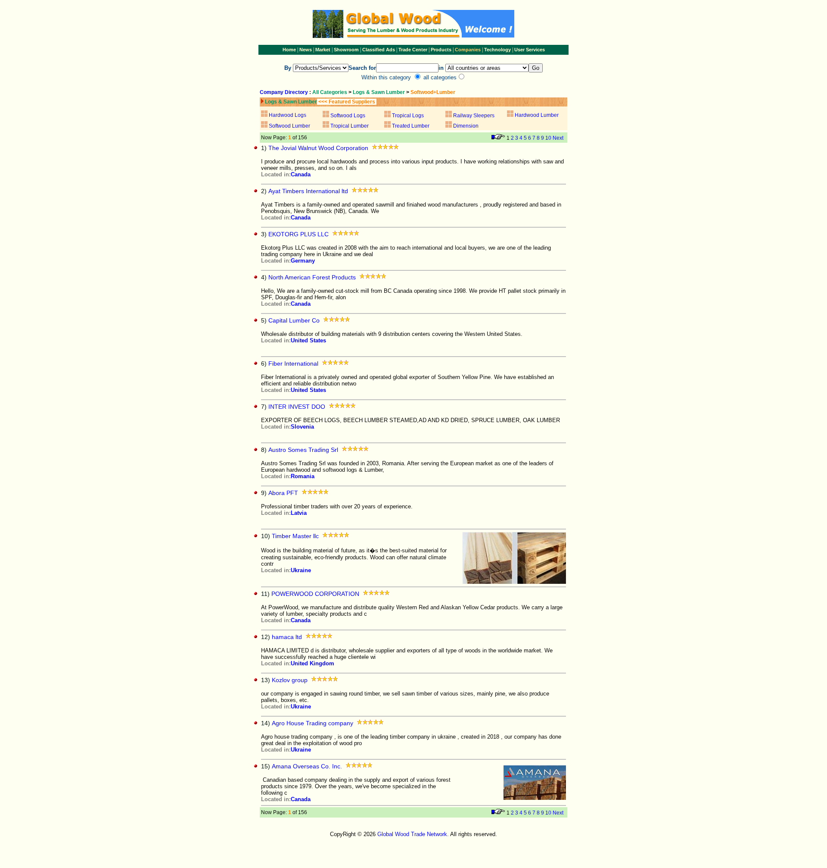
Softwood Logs (347, 116)
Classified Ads (378, 49)
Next (558, 138)
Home (289, 49)
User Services (529, 49)
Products (442, 49)
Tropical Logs (408, 116)
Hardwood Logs (287, 115)
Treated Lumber (410, 126)
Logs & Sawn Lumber (379, 92)
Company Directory (284, 92)
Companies (468, 49)
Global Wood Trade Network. (413, 834)
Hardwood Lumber (537, 115)
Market (322, 49)
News (305, 49)
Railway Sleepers (473, 116)
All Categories (330, 92)
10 (548, 138)
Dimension (466, 126)
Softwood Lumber (289, 126)
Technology (497, 49)
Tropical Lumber (349, 126)
